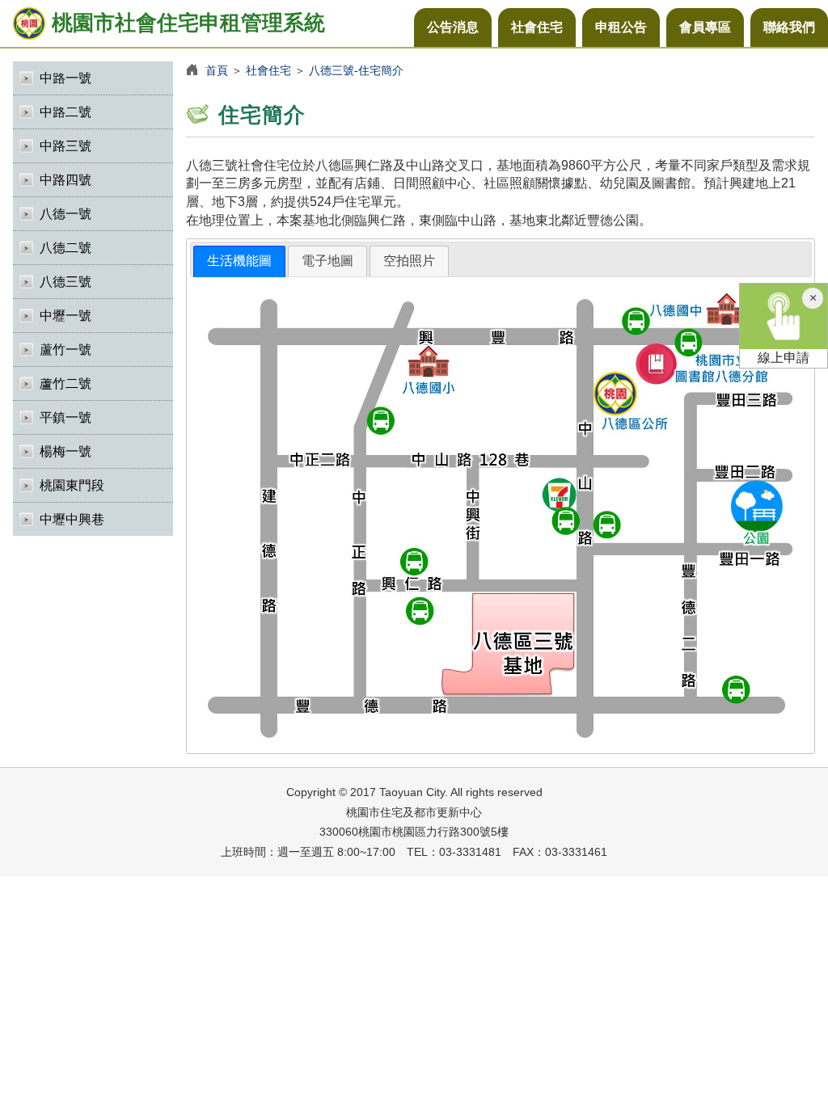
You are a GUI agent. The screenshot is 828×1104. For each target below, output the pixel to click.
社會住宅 (537, 27)
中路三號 (65, 146)
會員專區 (705, 27)
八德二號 (65, 248)
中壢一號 (65, 315)
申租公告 (621, 27)
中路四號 (65, 180)
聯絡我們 (789, 27)
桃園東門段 (72, 485)
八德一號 (65, 214)
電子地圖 (327, 261)
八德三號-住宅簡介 (356, 70)
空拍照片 (409, 261)
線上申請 (783, 357)
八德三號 (65, 282)
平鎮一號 (65, 417)
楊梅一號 (65, 451)
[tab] (239, 261)
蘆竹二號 (65, 383)
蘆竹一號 (65, 349)
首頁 (216, 70)
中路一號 (65, 78)
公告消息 (453, 27)
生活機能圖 (239, 261)
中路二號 (65, 112)
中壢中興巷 (72, 519)
